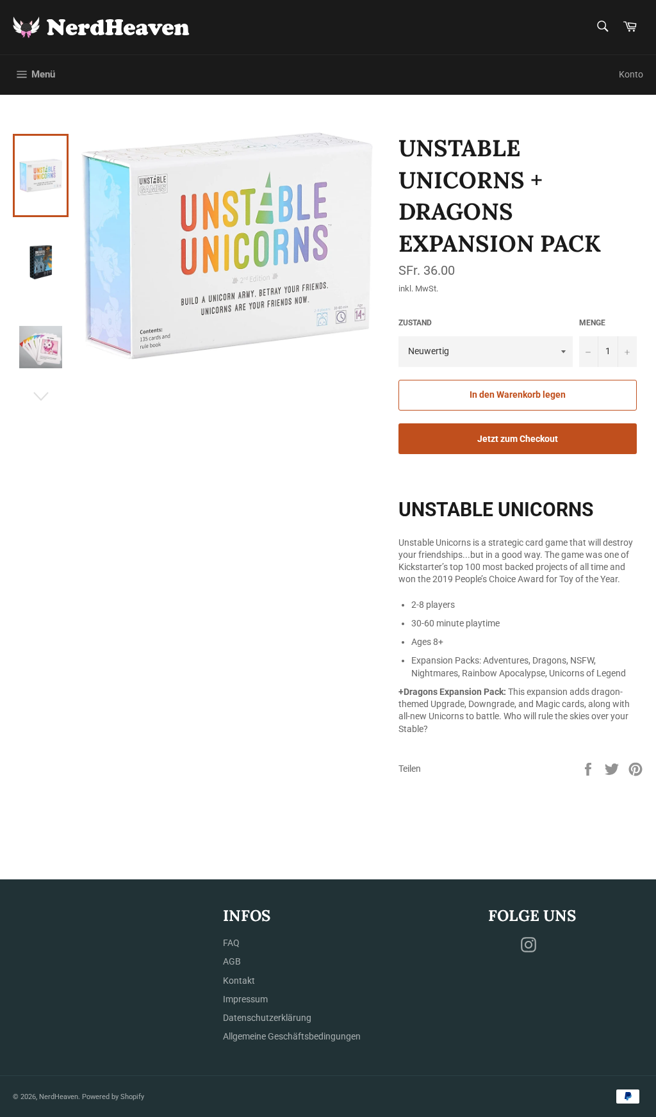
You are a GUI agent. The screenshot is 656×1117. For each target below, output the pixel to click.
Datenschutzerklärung (267, 1018)
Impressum (245, 999)
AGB (232, 961)
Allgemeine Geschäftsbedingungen (292, 1036)
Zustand (415, 322)
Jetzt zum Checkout (517, 439)
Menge (592, 322)
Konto (631, 74)
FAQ (231, 943)
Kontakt (239, 980)
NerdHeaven (58, 1097)
